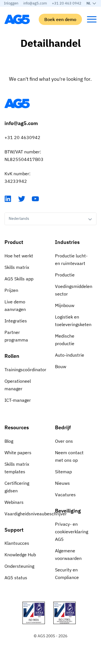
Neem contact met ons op (69, 456)
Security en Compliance (67, 573)
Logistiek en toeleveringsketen (73, 320)
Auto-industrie (69, 355)
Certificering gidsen (16, 486)
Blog (8, 441)
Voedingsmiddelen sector (73, 290)
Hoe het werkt (18, 256)
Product (13, 242)
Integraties (15, 321)
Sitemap (63, 471)
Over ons (64, 441)
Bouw (60, 366)
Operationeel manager (17, 384)
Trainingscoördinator (25, 369)
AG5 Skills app (18, 278)
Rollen (11, 356)
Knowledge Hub (20, 554)
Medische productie (64, 339)
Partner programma (16, 336)
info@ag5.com (35, 3)
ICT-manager (17, 400)
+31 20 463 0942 (66, 3)
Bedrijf (63, 427)
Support (14, 530)
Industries (67, 242)
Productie (65, 275)
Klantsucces (16, 543)
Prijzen (11, 290)
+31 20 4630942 (22, 137)
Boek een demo (60, 19)
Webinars (14, 502)
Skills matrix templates (16, 467)
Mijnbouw (64, 305)
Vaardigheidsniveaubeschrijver (25, 513)
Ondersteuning (19, 566)
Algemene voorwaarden (68, 554)
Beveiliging (68, 510)
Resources (16, 427)
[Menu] (92, 19)
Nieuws (62, 483)
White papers (17, 452)
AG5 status (15, 577)
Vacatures (65, 494)
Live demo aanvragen (15, 305)
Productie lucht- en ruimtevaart (71, 259)
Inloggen (11, 3)
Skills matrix (16, 267)
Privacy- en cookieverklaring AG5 (71, 531)
